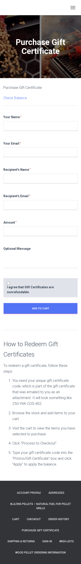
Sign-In (47, 541)
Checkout (34, 519)
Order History (58, 519)
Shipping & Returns (21, 541)
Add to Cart (40, 308)
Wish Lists (66, 541)
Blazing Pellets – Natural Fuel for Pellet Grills (40, 506)
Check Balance (15, 98)
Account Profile (29, 492)
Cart (15, 519)
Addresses (56, 492)
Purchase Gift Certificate (22, 87)
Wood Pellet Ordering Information (40, 552)
